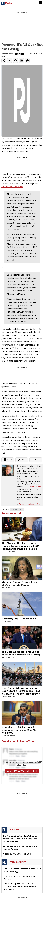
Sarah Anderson (8, 735)
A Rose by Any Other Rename (19, 618)
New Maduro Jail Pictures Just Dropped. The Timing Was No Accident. (20, 730)
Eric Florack (7, 621)
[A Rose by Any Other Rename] (22, 603)
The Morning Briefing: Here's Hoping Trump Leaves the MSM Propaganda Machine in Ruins (20, 546)
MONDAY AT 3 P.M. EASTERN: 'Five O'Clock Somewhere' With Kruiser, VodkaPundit (20, 887)
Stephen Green (7, 54)
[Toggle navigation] (40, 3)
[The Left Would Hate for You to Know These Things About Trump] (22, 637)
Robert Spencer (8, 696)
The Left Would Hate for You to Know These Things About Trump (21, 653)
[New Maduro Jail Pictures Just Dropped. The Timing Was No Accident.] (22, 712)
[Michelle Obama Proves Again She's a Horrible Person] (22, 567)
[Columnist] (9, 470)
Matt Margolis (8, 588)
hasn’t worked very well (12, 186)
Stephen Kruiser (8, 551)
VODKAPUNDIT (17, 509)
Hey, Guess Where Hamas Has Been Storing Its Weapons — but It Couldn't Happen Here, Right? (21, 691)
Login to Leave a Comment (22, 771)
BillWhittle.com (35, 486)
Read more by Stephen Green (30, 504)
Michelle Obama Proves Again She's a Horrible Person (20, 583)
